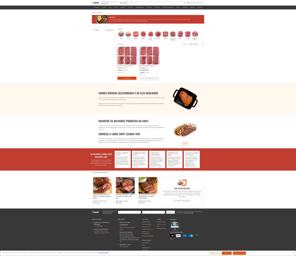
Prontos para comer (168, 7)
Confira (185, 144)
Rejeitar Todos (227, 253)
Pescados (130, 7)
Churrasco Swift (146, 224)
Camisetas (199, 7)
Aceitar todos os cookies (239, 253)
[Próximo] (201, 36)
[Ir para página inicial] (95, 3)
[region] (148, 253)
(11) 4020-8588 (98, 226)
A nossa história (161, 222)
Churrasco (96, 7)
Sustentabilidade (161, 228)
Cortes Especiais (140, 7)
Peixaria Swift (146, 227)
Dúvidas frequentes (147, 236)
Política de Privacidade (104, 252)
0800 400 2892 (129, 234)
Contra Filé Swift (190, 157)
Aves (110, 7)
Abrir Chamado (124, 246)
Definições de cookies (215, 253)
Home (93, 12)
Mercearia (185, 7)
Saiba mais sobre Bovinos (141, 21)
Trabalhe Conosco (147, 229)
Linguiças (122, 7)
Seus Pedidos (146, 243)
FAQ (143, 245)
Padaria (178, 7)
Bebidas (193, 7)
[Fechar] (293, 253)
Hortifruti (157, 7)
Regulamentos (146, 248)
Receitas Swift (146, 222)
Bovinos (104, 7)
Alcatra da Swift (138, 157)
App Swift (145, 250)
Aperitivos (149, 7)
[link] (104, 3)
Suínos (116, 7)
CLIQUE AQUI (124, 225)
